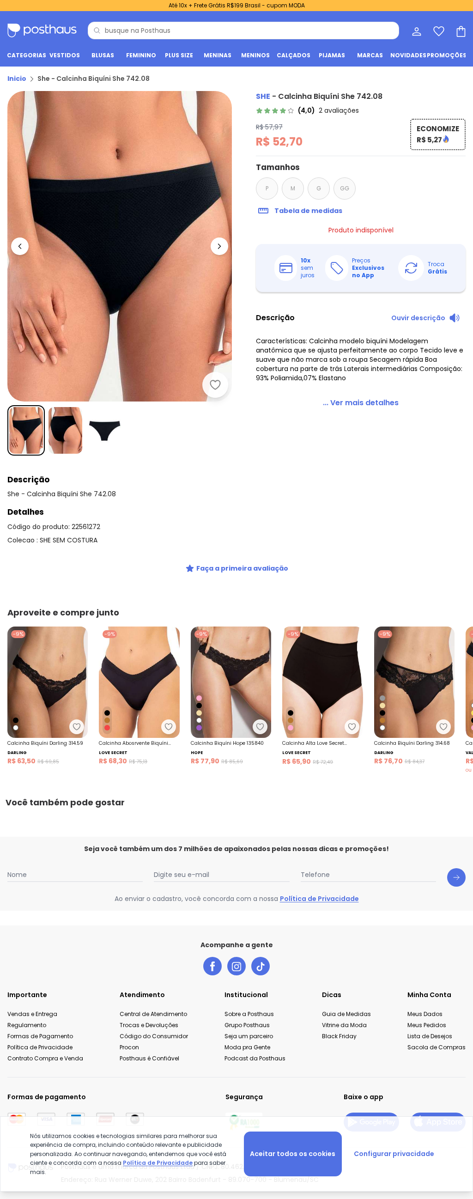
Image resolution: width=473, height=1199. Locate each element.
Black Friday (339, 1036)
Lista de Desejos (429, 1036)
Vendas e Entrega (32, 1014)
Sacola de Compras (436, 1047)
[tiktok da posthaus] (260, 966)
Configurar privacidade (394, 1153)
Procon (129, 1047)
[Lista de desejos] (437, 30)
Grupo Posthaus (247, 1025)
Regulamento (26, 1025)
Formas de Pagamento (40, 1036)
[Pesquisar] (97, 30)
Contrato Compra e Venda (45, 1058)
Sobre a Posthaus (249, 1014)
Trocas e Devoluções (149, 1025)
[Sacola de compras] (460, 30)
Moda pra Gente (247, 1047)
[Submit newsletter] (456, 877)
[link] (307, 110)
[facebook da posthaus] (212, 966)
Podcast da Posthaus (254, 1058)
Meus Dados (425, 1014)
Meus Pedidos (426, 1025)
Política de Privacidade (319, 898)
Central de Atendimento (153, 1014)
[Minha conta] (415, 30)
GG (344, 188)
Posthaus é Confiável (149, 1058)
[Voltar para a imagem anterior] (20, 246)
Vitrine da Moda (344, 1025)
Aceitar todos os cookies (292, 1153)
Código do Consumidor (154, 1036)
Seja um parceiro (248, 1036)
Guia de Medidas (346, 1014)
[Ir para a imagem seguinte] (219, 246)
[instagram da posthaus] (236, 966)
